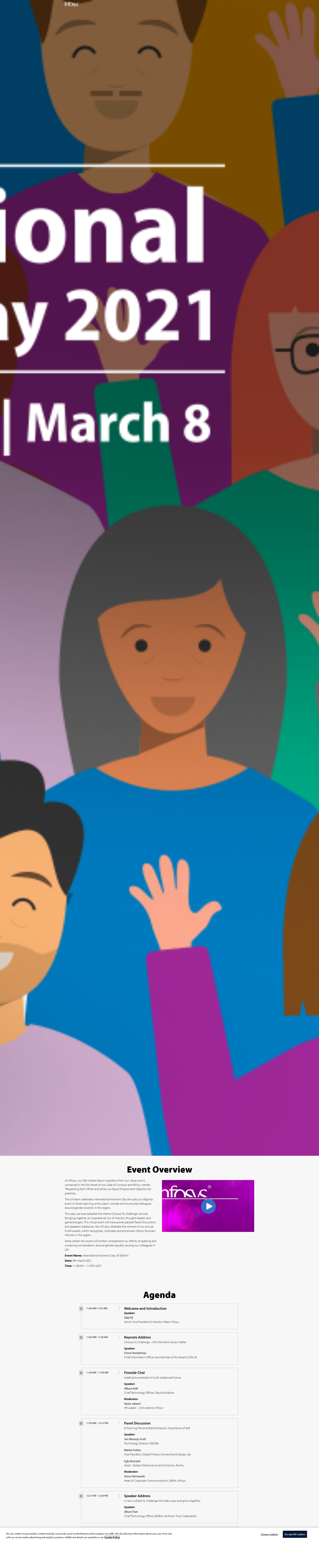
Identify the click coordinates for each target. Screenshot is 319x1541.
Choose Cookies (269, 1534)
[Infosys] (72, 4)
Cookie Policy (112, 1537)
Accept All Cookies (295, 1534)
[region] (159, 1534)
